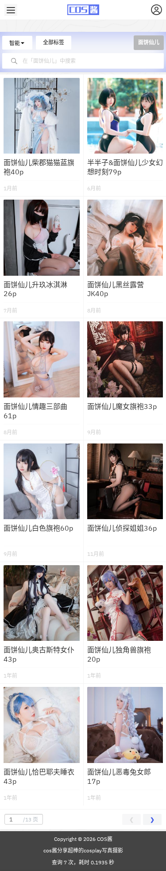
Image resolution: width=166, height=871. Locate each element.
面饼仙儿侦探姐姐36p (122, 528)
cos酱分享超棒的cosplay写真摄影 (83, 850)
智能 (14, 43)
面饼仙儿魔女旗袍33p (122, 406)
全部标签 (53, 42)
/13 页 (30, 819)
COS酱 (104, 839)
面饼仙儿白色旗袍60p (38, 528)
